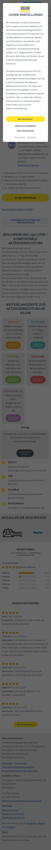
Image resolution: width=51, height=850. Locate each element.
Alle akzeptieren (25, 119)
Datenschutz (20, 137)
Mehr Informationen (25, 130)
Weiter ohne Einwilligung (25, 126)
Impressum (31, 137)
